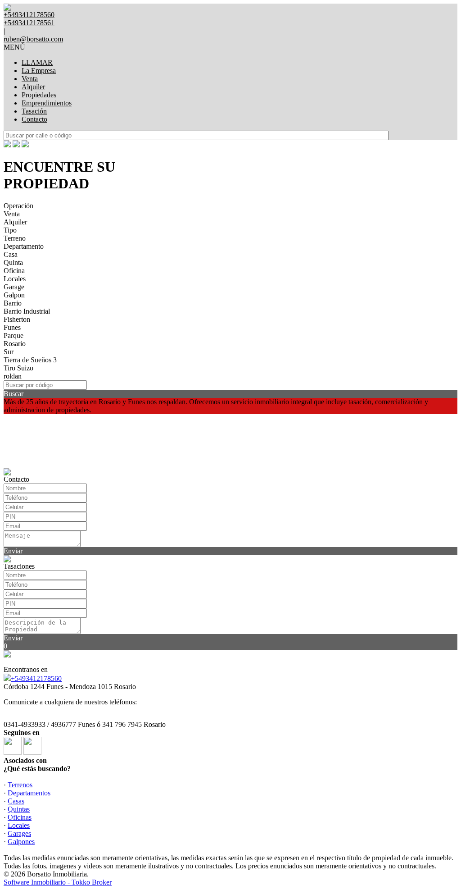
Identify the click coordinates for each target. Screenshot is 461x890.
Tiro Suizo (18, 368)
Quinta (13, 262)
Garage (14, 287)
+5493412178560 (36, 678)
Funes (12, 327)
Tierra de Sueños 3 (30, 360)
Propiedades (39, 95)
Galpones (21, 841)
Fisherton (17, 319)
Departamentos (29, 793)
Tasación (34, 111)
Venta (30, 78)
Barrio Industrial (27, 311)
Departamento (24, 246)
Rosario (15, 343)
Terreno (15, 238)
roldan (13, 376)
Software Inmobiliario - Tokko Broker (58, 882)
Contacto (34, 119)
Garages (19, 833)
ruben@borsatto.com (33, 39)
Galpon (14, 295)
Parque (13, 335)
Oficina (14, 270)
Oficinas (20, 817)
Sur (9, 352)
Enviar (13, 551)
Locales (15, 279)
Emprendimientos (47, 103)
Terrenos (20, 785)
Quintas (19, 809)
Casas (16, 801)
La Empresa (39, 70)
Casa (11, 254)
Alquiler (33, 87)
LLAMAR (37, 62)
